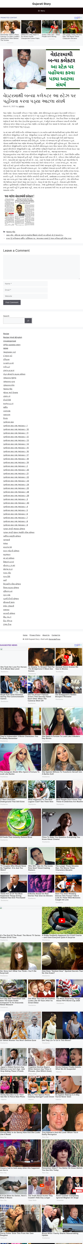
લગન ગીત (7, 573)
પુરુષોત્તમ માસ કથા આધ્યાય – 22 (16, 477)
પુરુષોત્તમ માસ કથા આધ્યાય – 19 (16, 462)
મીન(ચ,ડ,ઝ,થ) (9, 565)
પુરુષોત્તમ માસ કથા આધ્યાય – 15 (16, 448)
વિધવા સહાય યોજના (11, 588)
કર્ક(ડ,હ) (6, 367)
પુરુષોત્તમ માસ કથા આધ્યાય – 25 (16, 488)
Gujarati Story (41, 3)
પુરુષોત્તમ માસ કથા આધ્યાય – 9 (15, 525)
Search (6, 316)
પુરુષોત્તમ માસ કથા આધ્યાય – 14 (16, 444)
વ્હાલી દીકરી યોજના (11, 599)
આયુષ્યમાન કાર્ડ (9, 352)
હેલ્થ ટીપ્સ (7, 624)
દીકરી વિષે (7, 400)
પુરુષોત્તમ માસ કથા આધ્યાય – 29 (16, 496)
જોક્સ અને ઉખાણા (10, 392)
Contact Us (56, 635)
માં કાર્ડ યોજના (8, 558)
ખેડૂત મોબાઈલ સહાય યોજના (14, 374)
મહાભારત (6, 554)
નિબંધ (5, 418)
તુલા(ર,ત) (6, 396)
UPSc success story (11, 345)
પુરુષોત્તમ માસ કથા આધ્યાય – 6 (15, 514)
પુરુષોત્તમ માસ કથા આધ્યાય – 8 (15, 521)
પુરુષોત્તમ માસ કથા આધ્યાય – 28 (16, 492)
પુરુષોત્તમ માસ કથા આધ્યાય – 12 (16, 437)
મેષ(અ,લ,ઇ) (8, 569)
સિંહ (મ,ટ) (7, 617)
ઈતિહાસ (6, 359)
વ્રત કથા (6, 595)
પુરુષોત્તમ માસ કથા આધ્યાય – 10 (16, 429)
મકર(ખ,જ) (7, 547)
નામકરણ (6, 415)
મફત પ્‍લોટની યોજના (11, 551)
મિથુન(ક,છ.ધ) (8, 562)
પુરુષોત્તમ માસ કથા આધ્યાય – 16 (16, 451)
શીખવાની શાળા (8, 602)
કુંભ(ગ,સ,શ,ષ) (8, 370)
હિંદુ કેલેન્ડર (7, 621)
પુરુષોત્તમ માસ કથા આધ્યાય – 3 (15, 499)
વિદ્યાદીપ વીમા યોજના (12, 584)
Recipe (6, 334)
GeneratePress (54, 639)
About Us (45, 635)
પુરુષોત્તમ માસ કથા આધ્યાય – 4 (15, 507)
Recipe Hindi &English (12, 337)
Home (25, 635)
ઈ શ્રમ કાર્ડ (7, 356)
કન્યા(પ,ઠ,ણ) (8, 363)
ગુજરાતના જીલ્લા (9, 378)
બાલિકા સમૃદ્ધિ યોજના (12, 536)
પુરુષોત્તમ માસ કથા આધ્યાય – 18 (16, 459)
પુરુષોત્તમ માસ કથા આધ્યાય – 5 (15, 510)
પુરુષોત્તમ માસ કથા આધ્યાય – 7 (15, 518)
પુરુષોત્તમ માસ (8, 422)
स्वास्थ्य (5, 348)
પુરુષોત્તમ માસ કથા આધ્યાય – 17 (16, 455)
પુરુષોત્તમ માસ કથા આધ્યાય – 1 (15, 426)
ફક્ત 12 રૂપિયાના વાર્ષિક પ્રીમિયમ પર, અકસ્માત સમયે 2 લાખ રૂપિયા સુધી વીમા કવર (38, 238)
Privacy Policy (35, 635)
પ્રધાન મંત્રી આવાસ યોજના (14, 529)
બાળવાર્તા (6, 540)
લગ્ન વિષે (6, 576)
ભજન (5, 543)
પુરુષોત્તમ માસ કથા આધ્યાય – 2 (15, 466)
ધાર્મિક (5, 407)
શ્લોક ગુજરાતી (8, 606)
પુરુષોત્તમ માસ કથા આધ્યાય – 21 (16, 473)
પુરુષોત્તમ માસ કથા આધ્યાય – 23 (16, 481)
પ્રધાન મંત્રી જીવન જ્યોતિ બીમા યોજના (18, 532)
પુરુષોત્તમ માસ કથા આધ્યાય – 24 (16, 484)
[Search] (28, 320)
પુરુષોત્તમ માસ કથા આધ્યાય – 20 (16, 470)
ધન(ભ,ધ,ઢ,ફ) (8, 404)
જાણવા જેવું (10, 232)
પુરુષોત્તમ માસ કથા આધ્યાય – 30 (16, 503)
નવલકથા (6, 411)
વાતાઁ (4, 580)
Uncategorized (9, 341)
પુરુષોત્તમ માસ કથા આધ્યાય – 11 (15, 433)
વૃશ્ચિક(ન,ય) (7, 591)
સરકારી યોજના (9, 613)
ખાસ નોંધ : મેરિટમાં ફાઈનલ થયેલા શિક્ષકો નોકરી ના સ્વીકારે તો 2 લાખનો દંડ (34, 235)
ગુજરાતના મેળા (8, 385)
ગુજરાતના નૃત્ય (9, 381)
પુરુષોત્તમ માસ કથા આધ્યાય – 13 (16, 440)
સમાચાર (6, 610)
